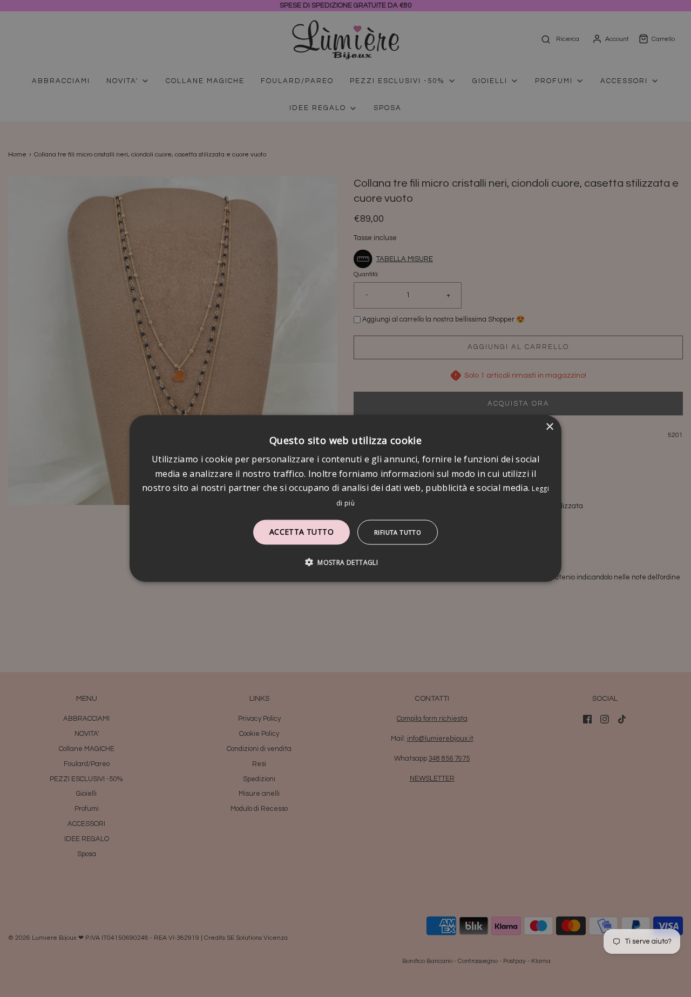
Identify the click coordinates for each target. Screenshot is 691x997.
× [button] (549, 427)
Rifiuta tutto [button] (397, 532)
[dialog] (345, 498)
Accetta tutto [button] (301, 531)
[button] (345, 561)
